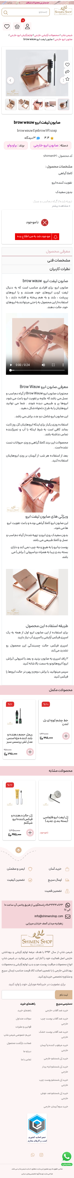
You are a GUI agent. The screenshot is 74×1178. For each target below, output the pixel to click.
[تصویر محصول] (63, 104)
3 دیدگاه (30, 138)
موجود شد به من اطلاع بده (34, 236)
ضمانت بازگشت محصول (19, 1043)
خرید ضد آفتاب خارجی (56, 1011)
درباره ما (27, 1051)
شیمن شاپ (66, 35)
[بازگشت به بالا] (18, 850)
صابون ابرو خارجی (63, 39)
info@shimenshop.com (49, 916)
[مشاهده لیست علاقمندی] (7, 26)
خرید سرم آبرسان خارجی (56, 1107)
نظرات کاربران (60, 269)
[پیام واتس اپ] (33, 1152)
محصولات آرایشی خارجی (46, 35)
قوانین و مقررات (23, 1027)
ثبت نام (64, 995)
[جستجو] (6, 12)
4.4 (47, 138)
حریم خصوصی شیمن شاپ (17, 1035)
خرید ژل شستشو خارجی (56, 1059)
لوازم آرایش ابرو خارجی (21, 35)
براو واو (12, 145)
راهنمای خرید (24, 1011)
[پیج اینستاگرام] (41, 1152)
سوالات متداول (23, 1019)
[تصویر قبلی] (10, 80)
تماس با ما (26, 1060)
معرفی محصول (58, 251)
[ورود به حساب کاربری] (27, 26)
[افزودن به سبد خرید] (30, 752)
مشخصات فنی (58, 260)
